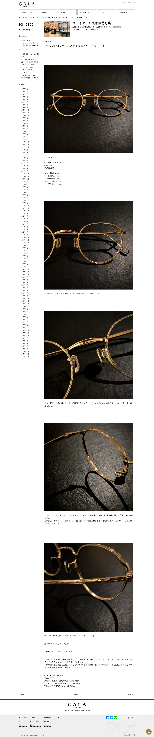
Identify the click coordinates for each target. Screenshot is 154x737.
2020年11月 (25, 272)
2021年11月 (25, 240)
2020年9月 (24, 277)
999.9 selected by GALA (29, 43)
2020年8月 (24, 280)
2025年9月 (24, 118)
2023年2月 (24, 200)
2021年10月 (25, 243)
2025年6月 (24, 126)
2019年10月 (25, 304)
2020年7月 (24, 282)
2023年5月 (24, 192)
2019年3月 (24, 322)
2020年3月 (24, 293)
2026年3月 (24, 102)
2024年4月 (24, 163)
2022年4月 (24, 227)
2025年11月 (25, 113)
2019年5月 (24, 317)
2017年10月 (25, 357)
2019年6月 (24, 314)
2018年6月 (24, 341)
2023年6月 (24, 190)
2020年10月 (25, 274)
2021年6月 (24, 253)
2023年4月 (24, 195)
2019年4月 (24, 319)
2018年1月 (24, 349)
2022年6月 (24, 221)
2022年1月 (24, 235)
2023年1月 (24, 203)
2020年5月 (24, 288)
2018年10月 (25, 335)
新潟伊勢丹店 (25, 40)
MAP (116, 27)
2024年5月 (24, 160)
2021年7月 (24, 250)
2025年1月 (24, 139)
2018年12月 (25, 330)
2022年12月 (25, 205)
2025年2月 (24, 136)
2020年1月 (24, 296)
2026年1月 (24, 107)
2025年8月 (24, 121)
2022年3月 (24, 229)
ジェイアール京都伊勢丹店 (91, 23)
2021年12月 (25, 237)
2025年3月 (24, 134)
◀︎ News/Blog (24, 30)
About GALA (26, 12)
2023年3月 (24, 197)
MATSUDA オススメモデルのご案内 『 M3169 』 (29, 77)
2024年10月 (25, 147)
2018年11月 (25, 333)
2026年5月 (24, 97)
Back (76, 695)
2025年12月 (25, 110)
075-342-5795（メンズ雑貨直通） (86, 30)
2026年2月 (24, 105)
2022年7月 (24, 219)
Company (123, 12)
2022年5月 (24, 224)
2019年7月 (24, 311)
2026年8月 (24, 89)
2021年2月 (24, 264)
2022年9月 (24, 213)
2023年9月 (24, 181)
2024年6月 (24, 158)
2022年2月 (24, 232)
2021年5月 (24, 256)
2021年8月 (24, 248)
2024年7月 (24, 155)
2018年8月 (24, 338)
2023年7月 (24, 187)
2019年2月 (24, 325)
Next (129, 695)
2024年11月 (25, 144)
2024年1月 (24, 171)
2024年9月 (24, 150)
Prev (23, 695)
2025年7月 (24, 123)
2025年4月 (24, 131)
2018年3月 (24, 343)
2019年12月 (25, 298)
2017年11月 (25, 354)
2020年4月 (24, 290)
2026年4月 (24, 99)
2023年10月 (25, 179)
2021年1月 (24, 266)
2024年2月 (24, 168)
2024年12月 (25, 142)
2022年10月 (25, 211)
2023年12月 (25, 174)
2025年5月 (24, 129)
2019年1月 (24, 327)
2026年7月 (24, 91)
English (132, 2)
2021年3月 (24, 261)
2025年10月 (25, 115)
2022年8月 (24, 216)
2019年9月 (24, 306)
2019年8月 (24, 309)
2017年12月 (25, 351)
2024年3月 (24, 166)
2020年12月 (25, 269)
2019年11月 (25, 301)
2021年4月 (24, 258)
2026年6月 (24, 94)
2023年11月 (25, 176)
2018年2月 (24, 346)
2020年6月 (24, 285)
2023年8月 (24, 184)
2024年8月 (24, 152)
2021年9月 (24, 245)
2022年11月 (25, 208)
